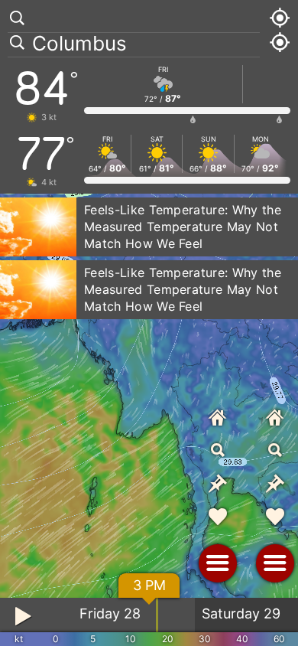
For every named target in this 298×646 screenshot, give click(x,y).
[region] (149, 323)
